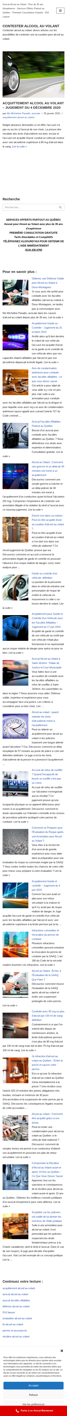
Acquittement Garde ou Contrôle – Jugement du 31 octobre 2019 (47, 327)
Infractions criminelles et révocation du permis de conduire (45, 934)
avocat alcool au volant (15, 1294)
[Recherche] (60, 207)
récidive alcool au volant (16, 1336)
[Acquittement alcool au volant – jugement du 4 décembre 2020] (33, 74)
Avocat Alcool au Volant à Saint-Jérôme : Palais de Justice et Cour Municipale (47, 663)
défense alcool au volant (16, 1306)
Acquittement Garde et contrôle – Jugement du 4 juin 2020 (46, 885)
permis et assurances (15, 1330)
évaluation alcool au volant (17, 1318)
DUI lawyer (9, 1312)
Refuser (33, 1394)
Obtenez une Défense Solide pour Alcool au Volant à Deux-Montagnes (48, 282)
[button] (62, 1350)
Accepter (34, 1385)
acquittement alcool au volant (18, 117)
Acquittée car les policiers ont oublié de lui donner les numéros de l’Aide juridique (47, 1216)
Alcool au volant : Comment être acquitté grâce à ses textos (47, 1118)
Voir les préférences (33, 1404)
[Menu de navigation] (60, 11)
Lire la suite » (19, 146)
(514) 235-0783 (33, 249)
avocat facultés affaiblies (16, 1300)
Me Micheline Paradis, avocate (23, 113)
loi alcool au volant (13, 1324)
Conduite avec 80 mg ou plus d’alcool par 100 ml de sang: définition (48, 1015)
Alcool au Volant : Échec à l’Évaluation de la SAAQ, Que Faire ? (46, 975)
